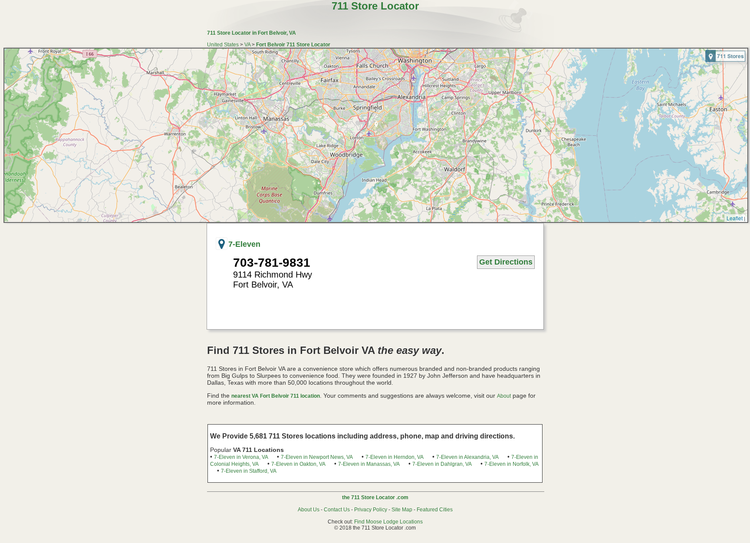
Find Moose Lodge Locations (388, 522)
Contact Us (337, 510)
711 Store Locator (375, 6)
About (504, 396)
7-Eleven (244, 244)
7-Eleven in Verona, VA (241, 457)
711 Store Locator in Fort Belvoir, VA (251, 33)
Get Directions (506, 262)
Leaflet (735, 218)
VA (247, 45)
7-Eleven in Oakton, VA (298, 464)
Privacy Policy (370, 510)
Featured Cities (435, 510)
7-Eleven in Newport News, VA (317, 457)
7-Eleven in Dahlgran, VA (442, 464)
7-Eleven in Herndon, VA (394, 457)
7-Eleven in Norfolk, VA (511, 464)
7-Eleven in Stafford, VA (248, 471)
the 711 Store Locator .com (375, 497)
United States (223, 45)
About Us (308, 510)
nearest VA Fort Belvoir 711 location (275, 396)
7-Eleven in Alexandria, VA (467, 457)
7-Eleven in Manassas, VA (369, 464)
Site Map (401, 510)
